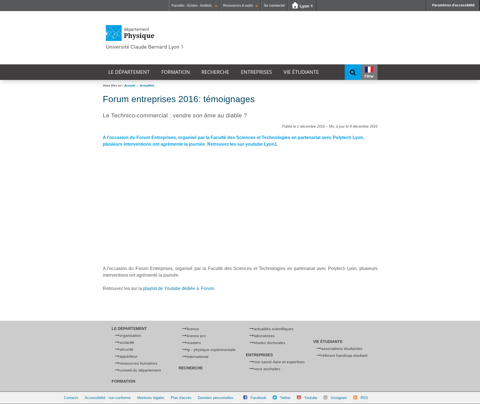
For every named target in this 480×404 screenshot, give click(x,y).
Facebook (258, 398)
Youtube (310, 398)
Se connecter (274, 5)
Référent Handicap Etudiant (344, 355)
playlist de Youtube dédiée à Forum (178, 288)
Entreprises (256, 72)
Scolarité (126, 342)
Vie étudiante (301, 72)
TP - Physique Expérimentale (211, 349)
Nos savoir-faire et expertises (279, 362)
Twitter (285, 398)
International (197, 356)
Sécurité (126, 349)
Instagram (339, 398)
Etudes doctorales (269, 342)
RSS (364, 398)
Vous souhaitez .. (269, 369)
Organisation (130, 335)
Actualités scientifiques (273, 329)
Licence (193, 329)
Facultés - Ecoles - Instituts (192, 5)
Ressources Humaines (138, 363)
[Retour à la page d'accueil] (164, 37)
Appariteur (128, 356)
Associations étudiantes (341, 348)
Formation (175, 72)
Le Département (129, 72)
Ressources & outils (238, 5)
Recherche (215, 72)
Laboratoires (264, 336)
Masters (194, 342)
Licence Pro (196, 336)
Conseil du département (140, 370)
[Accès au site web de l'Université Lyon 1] (302, 5)
